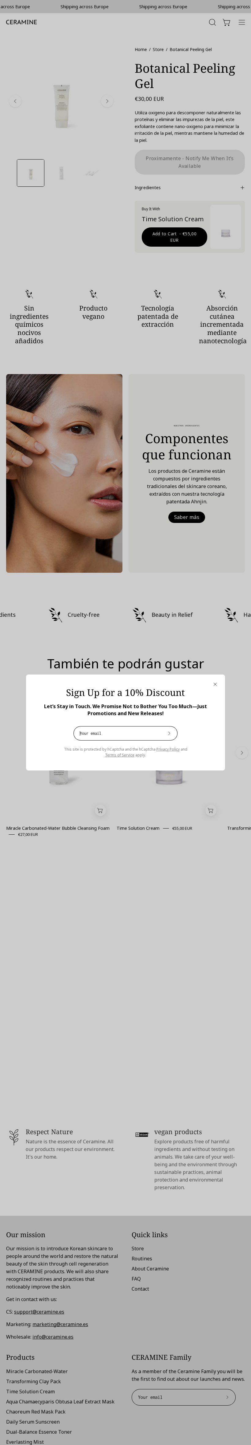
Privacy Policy (168, 749)
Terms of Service (119, 755)
